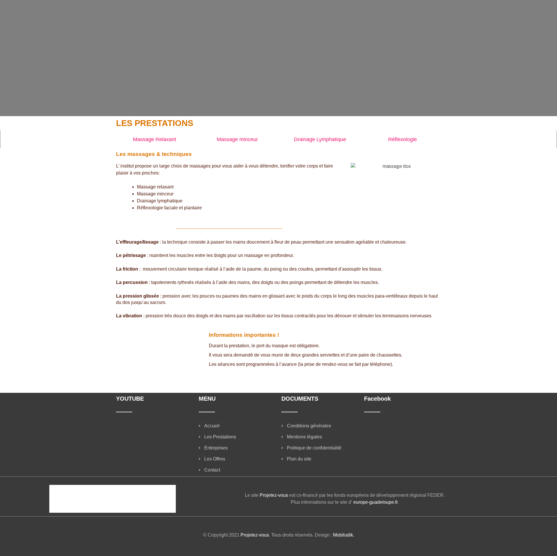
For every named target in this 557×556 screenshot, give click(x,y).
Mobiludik (343, 534)
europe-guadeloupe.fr (375, 502)
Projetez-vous (274, 495)
